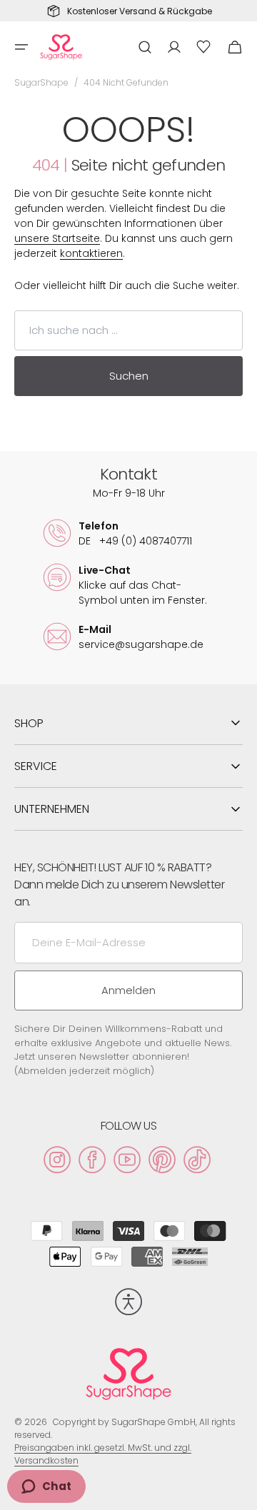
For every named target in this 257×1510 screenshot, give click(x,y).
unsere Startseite (57, 238)
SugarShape (41, 82)
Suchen (128, 375)
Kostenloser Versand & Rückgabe (139, 11)
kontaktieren (91, 253)
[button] (21, 47)
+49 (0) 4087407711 (135, 541)
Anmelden (128, 990)
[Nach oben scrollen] (239, 1492)
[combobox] (128, 330)
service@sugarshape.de (141, 644)
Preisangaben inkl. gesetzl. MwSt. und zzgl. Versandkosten (102, 1453)
